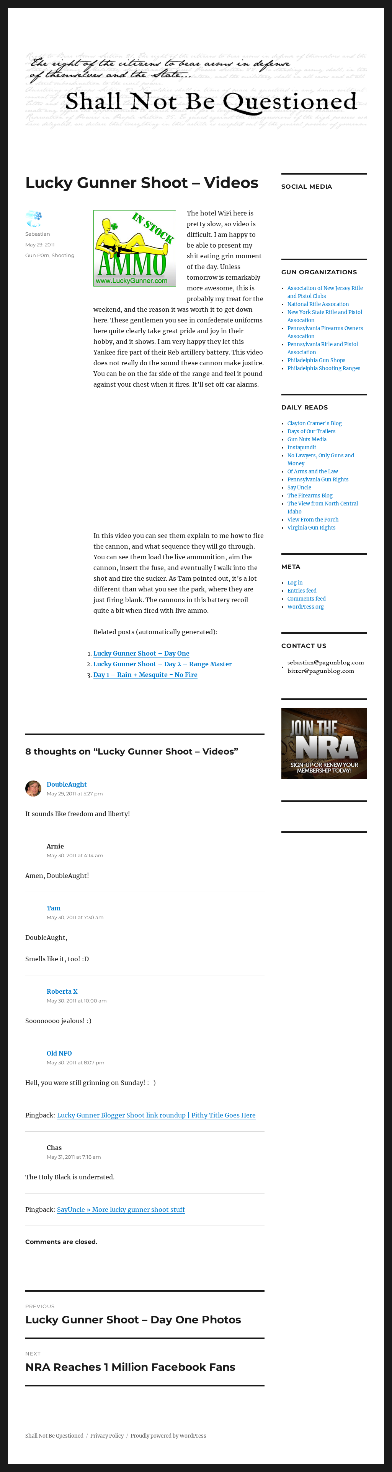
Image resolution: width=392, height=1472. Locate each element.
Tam (53, 908)
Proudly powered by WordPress (168, 1436)
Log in (295, 583)
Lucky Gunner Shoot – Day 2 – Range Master (162, 664)
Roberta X (62, 991)
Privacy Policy (107, 1436)
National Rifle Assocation (318, 304)
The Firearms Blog (310, 495)
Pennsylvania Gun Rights (318, 479)
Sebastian (37, 234)
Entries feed (302, 591)
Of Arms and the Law (312, 471)
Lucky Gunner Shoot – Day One (141, 653)
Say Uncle (299, 487)
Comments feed (306, 599)
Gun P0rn (37, 255)
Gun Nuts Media (307, 439)
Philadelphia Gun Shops (316, 360)
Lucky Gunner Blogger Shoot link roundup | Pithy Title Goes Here (156, 1115)
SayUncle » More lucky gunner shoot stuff (121, 1209)
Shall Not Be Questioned (54, 1436)
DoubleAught (67, 784)
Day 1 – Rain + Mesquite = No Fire (145, 675)
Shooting (63, 255)
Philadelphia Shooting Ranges (324, 368)
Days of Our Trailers (311, 431)
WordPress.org (305, 607)
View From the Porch (313, 520)
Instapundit (301, 447)
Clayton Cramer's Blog (314, 423)
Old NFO (59, 1053)
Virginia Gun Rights (311, 528)
